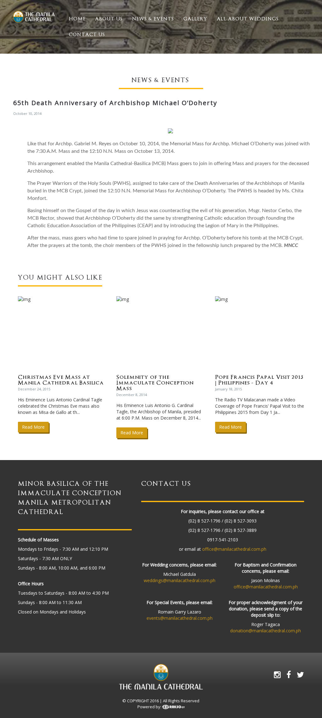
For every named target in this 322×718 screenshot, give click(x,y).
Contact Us (87, 34)
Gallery (195, 18)
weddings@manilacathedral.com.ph (179, 580)
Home (77, 18)
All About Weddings (248, 18)
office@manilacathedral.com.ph (234, 549)
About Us (109, 18)
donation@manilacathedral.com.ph (265, 631)
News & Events (153, 18)
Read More (33, 427)
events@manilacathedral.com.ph (180, 618)
